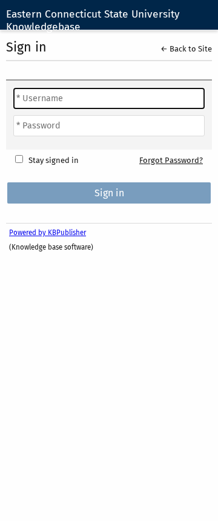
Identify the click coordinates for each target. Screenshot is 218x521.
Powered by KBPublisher (47, 232)
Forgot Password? (171, 160)
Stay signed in (53, 160)
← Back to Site (186, 48)
